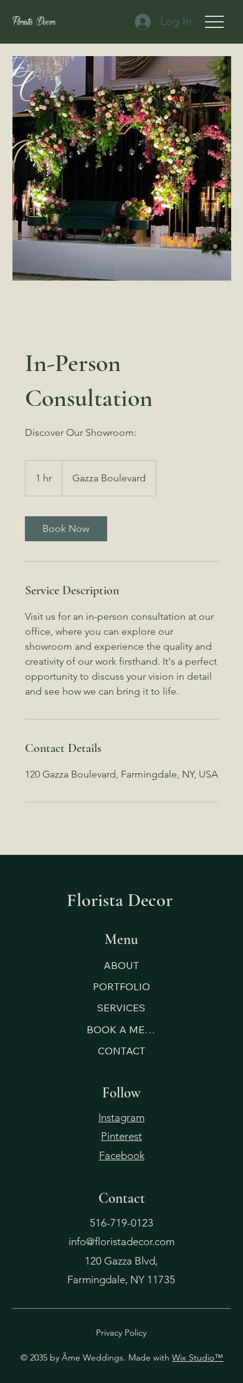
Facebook (122, 1155)
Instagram (121, 1117)
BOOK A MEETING (121, 1029)
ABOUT (121, 965)
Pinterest (121, 1136)
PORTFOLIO (121, 986)
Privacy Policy (121, 1332)
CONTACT (121, 1050)
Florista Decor (33, 22)
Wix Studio (193, 1357)
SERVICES (121, 1007)
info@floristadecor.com (121, 1241)
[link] (66, 528)
